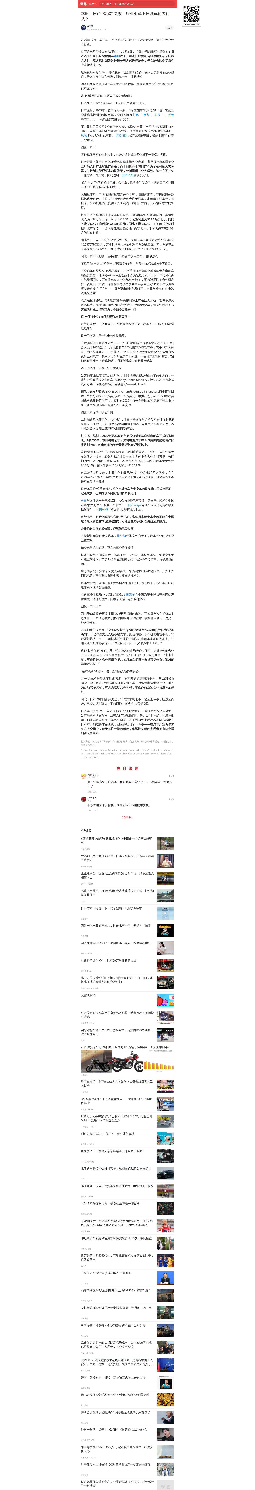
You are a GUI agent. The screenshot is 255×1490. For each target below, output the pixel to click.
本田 (117, 56)
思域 (84, 135)
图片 (157, 115)
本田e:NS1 (103, 509)
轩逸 (136, 115)
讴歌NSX (121, 135)
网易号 (92, 3)
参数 (147, 115)
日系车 (130, 594)
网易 (83, 4)
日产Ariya (134, 505)
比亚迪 (121, 536)
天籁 (170, 115)
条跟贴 (127, 817)
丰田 (84, 500)
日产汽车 (127, 175)
